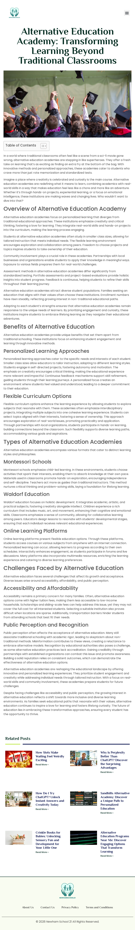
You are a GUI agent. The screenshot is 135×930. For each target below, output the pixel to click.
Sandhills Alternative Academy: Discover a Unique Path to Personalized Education (115, 800)
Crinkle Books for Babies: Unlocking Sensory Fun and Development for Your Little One (48, 840)
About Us (28, 907)
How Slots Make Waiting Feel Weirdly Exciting (50, 756)
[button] (127, 13)
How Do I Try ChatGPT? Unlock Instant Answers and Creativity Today (50, 798)
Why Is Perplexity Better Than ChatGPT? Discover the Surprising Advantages (114, 760)
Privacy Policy (70, 907)
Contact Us (47, 907)
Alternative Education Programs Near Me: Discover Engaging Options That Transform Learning (115, 842)
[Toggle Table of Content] (42, 146)
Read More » (42, 764)
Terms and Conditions (99, 907)
